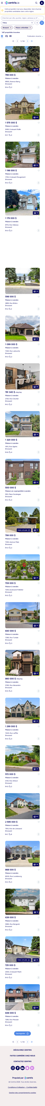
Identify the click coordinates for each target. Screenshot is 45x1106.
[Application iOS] (27, 1068)
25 (37, 291)
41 (37, 213)
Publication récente (34, 36)
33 (37, 482)
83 (37, 817)
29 (37, 578)
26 (37, 960)
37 (37, 434)
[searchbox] (21, 18)
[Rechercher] (36, 3)
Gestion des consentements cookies (22, 1093)
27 (37, 626)
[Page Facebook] (18, 1068)
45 (37, 721)
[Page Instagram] (13, 1068)
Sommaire (10, 36)
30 (37, 339)
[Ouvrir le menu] (2, 3)
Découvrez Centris (22, 1050)
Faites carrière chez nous (22, 1056)
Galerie (2, 36)
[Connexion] (42, 3)
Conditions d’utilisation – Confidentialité (22, 1087)
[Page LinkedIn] (22, 1068)
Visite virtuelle (22, 530)
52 (37, 165)
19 (37, 912)
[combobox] (22, 18)
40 (37, 117)
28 (37, 70)
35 (37, 864)
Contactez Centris (23, 1061)
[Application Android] (32, 1068)
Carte (6, 36)
